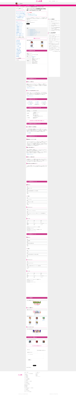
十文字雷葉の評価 (18, 50)
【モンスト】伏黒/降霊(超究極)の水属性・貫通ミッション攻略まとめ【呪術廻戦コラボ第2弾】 (55, 30)
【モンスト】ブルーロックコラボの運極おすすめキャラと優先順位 (54, 41)
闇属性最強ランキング (19, 32)
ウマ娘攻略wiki (26, 374)
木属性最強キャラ (34, 56)
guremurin (29, 21)
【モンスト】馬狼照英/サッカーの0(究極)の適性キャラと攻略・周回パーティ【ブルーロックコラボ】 (54, 49)
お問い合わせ (37, 373)
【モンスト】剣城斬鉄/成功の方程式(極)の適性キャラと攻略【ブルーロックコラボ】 (54, 45)
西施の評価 (17, 56)
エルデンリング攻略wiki (26, 390)
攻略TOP (20, 5)
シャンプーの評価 (18, 47)
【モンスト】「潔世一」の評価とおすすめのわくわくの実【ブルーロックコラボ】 (54, 40)
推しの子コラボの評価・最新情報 (20, 13)
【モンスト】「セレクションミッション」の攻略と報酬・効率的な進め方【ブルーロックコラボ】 (55, 23)
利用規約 (38, 350)
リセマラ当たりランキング (19, 23)
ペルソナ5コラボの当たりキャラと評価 (32, 15)
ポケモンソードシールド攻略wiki (27, 391)
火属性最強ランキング (19, 26)
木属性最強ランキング (19, 29)
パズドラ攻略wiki (26, 376)
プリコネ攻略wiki (26, 380)
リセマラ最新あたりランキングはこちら (32, 14)
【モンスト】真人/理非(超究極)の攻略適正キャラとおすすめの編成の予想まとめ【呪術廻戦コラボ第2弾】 (55, 28)
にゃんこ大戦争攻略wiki (26, 379)
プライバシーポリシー (38, 376)
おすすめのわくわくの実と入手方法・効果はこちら (37, 120)
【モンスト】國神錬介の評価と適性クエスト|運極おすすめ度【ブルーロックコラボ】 (54, 48)
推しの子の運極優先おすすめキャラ (20, 16)
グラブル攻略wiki (26, 375)
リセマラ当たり (28, 5)
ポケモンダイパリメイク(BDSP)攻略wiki (28, 373)
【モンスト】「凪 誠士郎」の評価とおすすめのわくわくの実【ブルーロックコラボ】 (54, 36)
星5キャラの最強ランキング (19, 35)
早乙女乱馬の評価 (18, 43)
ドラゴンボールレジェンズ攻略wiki (28, 381)
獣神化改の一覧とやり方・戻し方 (31, 87)
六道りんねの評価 (18, 44)
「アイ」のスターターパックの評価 (20, 14)
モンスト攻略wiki (26, 377)
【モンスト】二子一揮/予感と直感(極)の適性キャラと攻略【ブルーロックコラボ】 (54, 46)
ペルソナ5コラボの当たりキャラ (36, 345)
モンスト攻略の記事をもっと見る (56, 51)
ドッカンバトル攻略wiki (26, 378)
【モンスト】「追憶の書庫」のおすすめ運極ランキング (55, 21)
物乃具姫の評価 (18, 53)
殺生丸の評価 (18, 41)
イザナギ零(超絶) (30, 104)
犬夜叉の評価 (18, 40)
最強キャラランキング (37, 38)
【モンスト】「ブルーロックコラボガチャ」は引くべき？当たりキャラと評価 (54, 35)
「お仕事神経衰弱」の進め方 (20, 17)
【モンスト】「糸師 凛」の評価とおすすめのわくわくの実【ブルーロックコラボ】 (54, 38)
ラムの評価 (17, 46)
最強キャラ (35, 5)
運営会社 (37, 374)
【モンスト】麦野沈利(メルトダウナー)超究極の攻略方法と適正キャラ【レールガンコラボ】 (55, 26)
